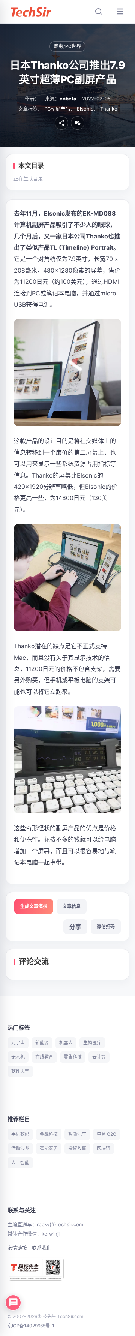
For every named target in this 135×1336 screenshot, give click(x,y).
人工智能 (20, 1162)
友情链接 (17, 1248)
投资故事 (77, 1148)
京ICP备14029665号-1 (31, 1326)
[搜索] (98, 11)
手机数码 (20, 1134)
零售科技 (73, 1057)
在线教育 (44, 1057)
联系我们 (41, 1248)
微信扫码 (106, 926)
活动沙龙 (20, 1148)
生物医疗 (92, 1042)
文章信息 (72, 906)
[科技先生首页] (31, 11)
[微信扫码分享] (77, 123)
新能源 (42, 1042)
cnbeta (68, 99)
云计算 (99, 1057)
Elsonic (85, 109)
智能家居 (49, 1148)
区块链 (103, 1148)
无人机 (18, 1057)
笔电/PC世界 (67, 46)
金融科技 (49, 1134)
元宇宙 (18, 1042)
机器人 (66, 1042)
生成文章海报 (33, 906)
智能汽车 (77, 1134)
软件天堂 (20, 1071)
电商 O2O (106, 1134)
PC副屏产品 (57, 109)
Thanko (108, 109)
